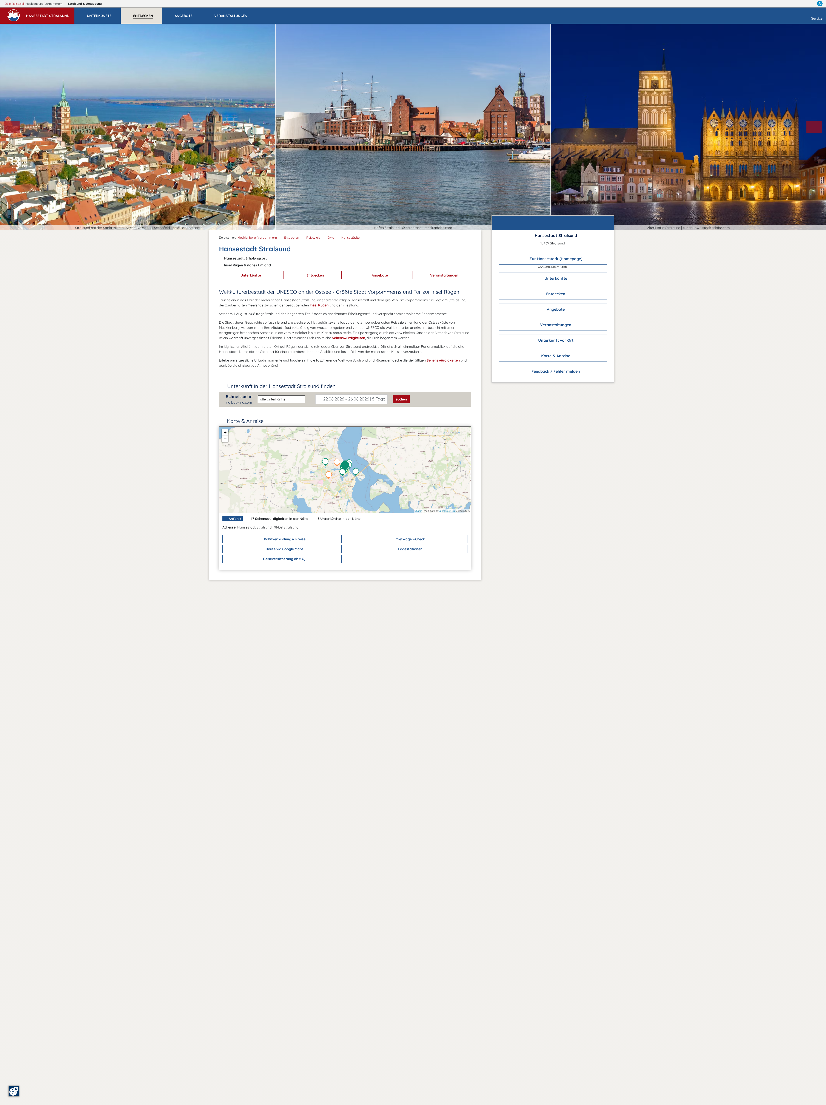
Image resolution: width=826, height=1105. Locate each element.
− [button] (225, 439)
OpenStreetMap (447, 510)
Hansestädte (350, 238)
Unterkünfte (250, 275)
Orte (331, 238)
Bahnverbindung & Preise (284, 539)
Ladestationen (409, 549)
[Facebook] (801, 3)
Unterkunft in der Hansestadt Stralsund (281, 386)
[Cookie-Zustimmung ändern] (14, 1091)
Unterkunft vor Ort (555, 340)
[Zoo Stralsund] (326, 462)
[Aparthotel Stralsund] (329, 475)
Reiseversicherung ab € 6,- (284, 559)
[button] (50, 14)
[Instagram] (811, 3)
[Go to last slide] (12, 127)
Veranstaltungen (443, 275)
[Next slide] (814, 127)
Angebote (379, 275)
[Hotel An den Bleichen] (338, 463)
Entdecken (291, 238)
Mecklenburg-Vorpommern (257, 238)
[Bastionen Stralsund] (343, 472)
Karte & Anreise (555, 355)
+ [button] (225, 432)
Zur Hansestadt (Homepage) (555, 258)
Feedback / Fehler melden (555, 371)
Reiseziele (313, 238)
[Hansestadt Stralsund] (346, 466)
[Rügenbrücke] (357, 472)
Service (817, 18)
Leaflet (418, 510)
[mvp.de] (820, 3)
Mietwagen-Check (410, 539)
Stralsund (85, 4)
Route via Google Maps (284, 549)
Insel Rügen (319, 305)
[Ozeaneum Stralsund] (349, 466)
